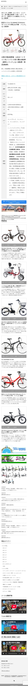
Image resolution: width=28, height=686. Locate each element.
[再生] (3, 612)
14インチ (4, 282)
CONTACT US (20, 676)
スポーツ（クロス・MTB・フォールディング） (12, 573)
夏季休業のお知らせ (5, 494)
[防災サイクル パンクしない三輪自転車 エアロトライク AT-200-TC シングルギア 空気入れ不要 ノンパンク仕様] (11, 475)
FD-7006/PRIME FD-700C (7, 359)
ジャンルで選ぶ (5, 568)
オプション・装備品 (7, 591)
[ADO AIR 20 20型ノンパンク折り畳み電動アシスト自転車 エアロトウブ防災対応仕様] (24, 468)
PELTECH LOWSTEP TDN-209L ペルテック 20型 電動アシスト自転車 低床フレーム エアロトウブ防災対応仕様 (13, 323)
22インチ (5, 557)
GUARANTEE (14, 675)
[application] (14, 606)
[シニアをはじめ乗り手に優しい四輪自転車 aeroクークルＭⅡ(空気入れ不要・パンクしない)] (4, 475)
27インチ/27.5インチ (7, 564)
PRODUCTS (7, 675)
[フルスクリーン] (24, 612)
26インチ (4, 391)
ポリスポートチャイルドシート (9, 589)
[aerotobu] (6, 1)
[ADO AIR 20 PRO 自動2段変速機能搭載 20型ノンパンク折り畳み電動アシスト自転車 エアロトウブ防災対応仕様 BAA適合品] (17, 475)
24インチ (5, 559)
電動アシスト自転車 (12, 427)
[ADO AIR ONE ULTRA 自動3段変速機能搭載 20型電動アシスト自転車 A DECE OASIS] (17, 468)
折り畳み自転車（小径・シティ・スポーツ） (12, 577)
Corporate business (22, 675)
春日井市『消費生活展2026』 (7, 505)
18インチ (5, 552)
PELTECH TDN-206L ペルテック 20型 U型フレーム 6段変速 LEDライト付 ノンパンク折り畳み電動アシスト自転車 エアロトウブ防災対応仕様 (13, 250)
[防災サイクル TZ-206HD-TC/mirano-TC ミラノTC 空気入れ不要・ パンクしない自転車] (11, 468)
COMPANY (13, 676)
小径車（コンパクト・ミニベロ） (9, 575)
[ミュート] (22, 612)
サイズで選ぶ (5, 545)
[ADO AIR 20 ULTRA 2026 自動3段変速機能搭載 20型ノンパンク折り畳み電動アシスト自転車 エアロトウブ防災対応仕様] (11, 481)
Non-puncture (7, 676)
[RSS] (14, 680)
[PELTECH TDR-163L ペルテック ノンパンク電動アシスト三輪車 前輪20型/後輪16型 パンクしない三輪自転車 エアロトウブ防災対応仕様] (24, 475)
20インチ (4, 13)
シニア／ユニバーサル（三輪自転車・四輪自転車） (13, 582)
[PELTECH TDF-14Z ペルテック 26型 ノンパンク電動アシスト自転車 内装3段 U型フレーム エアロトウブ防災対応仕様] (4, 481)
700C (3, 356)
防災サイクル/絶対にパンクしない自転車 (11, 579)
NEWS (2, 675)
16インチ (5, 550)
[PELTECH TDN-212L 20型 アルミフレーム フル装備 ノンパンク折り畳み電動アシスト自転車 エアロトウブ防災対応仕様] (4, 468)
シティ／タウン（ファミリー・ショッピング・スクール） (14, 570)
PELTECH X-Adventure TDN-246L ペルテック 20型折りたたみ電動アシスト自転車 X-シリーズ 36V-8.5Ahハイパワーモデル (13, 432)
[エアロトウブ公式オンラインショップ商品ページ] (14, 211)
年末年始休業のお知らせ (6, 521)
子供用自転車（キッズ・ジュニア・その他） (12, 586)
